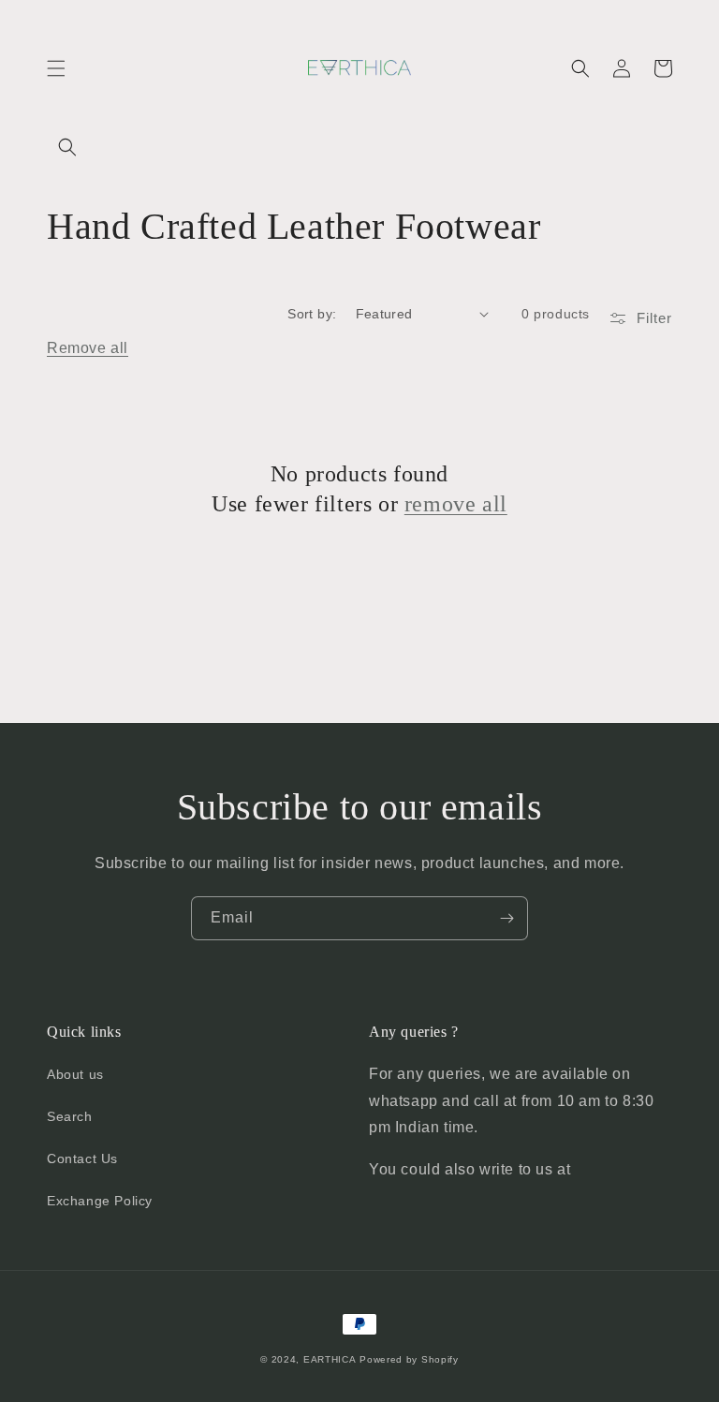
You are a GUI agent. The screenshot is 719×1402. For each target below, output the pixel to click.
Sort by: (311, 313)
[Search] (67, 147)
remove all (455, 504)
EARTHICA (330, 1359)
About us (75, 1074)
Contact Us (82, 1158)
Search (70, 1116)
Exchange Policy (100, 1200)
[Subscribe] (506, 918)
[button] (56, 68)
